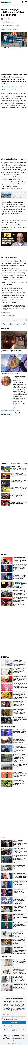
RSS (14, 1040)
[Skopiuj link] (17, 324)
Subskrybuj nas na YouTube (11, 25)
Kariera (22, 1035)
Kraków (8, 315)
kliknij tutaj (16, 1030)
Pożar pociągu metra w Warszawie (10, 373)
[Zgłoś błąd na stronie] (24, 324)
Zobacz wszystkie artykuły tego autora (10, 410)
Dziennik (2, 5)
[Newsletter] (4, 324)
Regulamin (8, 1037)
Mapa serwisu (7, 1038)
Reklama (16, 1035)
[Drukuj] (11, 324)
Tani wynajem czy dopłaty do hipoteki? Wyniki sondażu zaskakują (12, 413)
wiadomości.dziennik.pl (11, 5)
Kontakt (6, 1035)
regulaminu (20, 1017)
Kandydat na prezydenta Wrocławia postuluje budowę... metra (19, 195)
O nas (11, 1035)
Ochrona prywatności (17, 1037)
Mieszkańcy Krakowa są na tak (12, 87)
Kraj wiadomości (22, 463)
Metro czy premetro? (9, 90)
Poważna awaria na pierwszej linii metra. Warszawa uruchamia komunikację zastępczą (13, 351)
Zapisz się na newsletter (10, 29)
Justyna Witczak (7, 18)
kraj (18, 5)
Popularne (14, 463)
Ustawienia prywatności (18, 1038)
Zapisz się (14, 1022)
